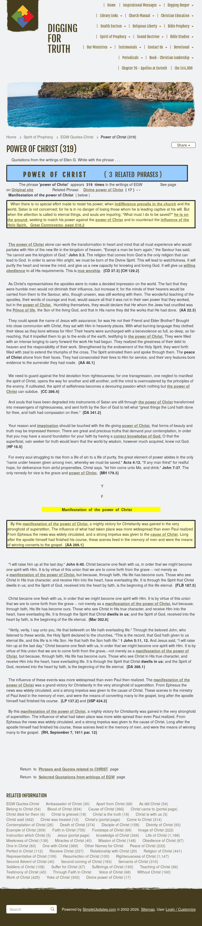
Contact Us (155, 47)
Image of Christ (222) (156, 830)
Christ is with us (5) (152, 814)
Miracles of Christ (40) (73, 840)
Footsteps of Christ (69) (112, 830)
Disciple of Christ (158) (120, 824)
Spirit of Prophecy (113, 36)
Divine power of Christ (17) (108, 877)
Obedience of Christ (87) (163, 840)
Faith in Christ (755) (68, 830)
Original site (22, 189)
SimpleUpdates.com (99, 909)
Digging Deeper (178, 5)
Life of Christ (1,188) (163, 835)
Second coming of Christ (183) (86, 861)
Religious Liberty (145, 26)
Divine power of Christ (103, 189)
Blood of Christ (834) (64, 808)
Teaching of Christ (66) (159, 866)
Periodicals (130, 57)
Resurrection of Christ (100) (86, 856)
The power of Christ (26, 244)
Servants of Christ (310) (138, 861)
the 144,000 (184, 68)
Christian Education (175, 15)
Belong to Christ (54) (23, 808)
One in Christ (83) (21, 845)
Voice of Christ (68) (115, 872)
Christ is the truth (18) (111, 814)
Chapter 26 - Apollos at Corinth (144, 68)
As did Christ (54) (153, 803)
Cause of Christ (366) (106, 808)
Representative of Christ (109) (31, 856)
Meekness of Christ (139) (27, 840)
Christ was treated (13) (60, 819)
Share (182, 145)
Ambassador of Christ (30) (68, 803)
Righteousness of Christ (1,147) (142, 856)
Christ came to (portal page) (154, 808)
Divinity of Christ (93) (163, 824)
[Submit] (52, 909)
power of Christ (109, 219)
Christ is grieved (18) (69, 814)
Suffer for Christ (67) (68, 866)
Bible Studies (179, 36)
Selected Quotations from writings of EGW (77, 776)
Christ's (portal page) (102, 819)
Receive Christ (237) (66, 851)
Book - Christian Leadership (169, 57)
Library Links (109, 15)
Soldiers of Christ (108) (25, 866)
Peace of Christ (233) (147, 845)
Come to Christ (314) (144, 819)
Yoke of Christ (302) (63, 877)
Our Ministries (97, 47)
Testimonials (127, 47)
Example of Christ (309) (26, 830)
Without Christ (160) (154, 872)
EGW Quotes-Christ (76, 136)
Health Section (111, 26)
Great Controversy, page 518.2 (57, 224)
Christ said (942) (20, 819)
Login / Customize (181, 909)
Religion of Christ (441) (163, 851)
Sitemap (148, 909)
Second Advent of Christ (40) (30, 861)
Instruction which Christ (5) (28, 835)
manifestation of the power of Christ (55, 523)
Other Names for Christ (104, 845)
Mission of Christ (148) (117, 840)
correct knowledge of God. (137, 436)
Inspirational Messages (140, 5)
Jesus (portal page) (73, 835)
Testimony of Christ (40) (26, 872)
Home (111, 5)
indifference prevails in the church (145, 203)
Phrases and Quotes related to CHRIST (73, 769)
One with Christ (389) (60, 845)
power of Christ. (37, 304)
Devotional (181, 47)
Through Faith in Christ (72, 872)
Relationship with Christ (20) (113, 851)
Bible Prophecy (178, 26)
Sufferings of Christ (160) (112, 866)
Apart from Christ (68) (114, 803)
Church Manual (139, 15)
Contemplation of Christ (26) (29, 824)
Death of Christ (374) (77, 824)
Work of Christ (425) (23, 877)
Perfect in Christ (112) (24, 851)
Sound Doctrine (148, 36)
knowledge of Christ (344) (117, 835)
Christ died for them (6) (25, 814)
